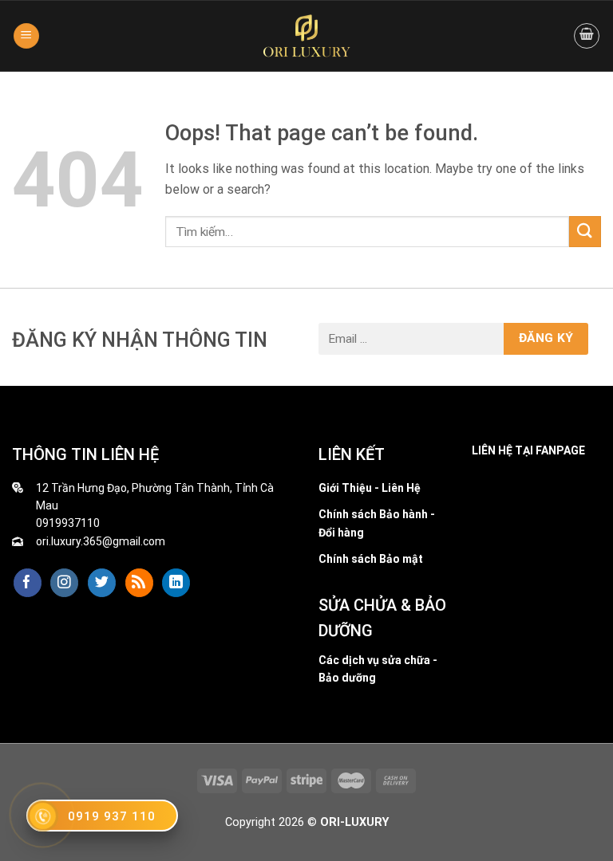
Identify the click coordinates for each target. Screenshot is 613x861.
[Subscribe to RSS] (139, 582)
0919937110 (68, 523)
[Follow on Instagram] (64, 582)
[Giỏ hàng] (586, 36)
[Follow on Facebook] (28, 582)
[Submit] (585, 231)
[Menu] (26, 36)
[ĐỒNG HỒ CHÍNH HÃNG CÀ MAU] (306, 36)
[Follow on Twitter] (102, 582)
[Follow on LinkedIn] (176, 582)
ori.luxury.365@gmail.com (100, 541)
